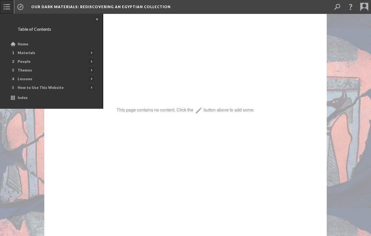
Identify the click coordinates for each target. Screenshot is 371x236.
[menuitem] (7, 7)
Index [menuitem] (23, 97)
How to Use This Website (41, 87)
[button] (350, 7)
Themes (25, 70)
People (24, 61)
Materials (26, 53)
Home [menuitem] (23, 44)
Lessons (25, 79)
